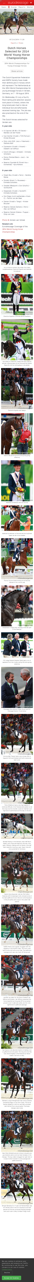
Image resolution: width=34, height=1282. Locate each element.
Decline (7, 1272)
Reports (13, 43)
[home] (16, 2)
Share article (17, 71)
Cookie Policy (7, 1269)
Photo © (6, 220)
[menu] (31, 2)
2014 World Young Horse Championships (12, 230)
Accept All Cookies (11, 1278)
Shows (21, 43)
